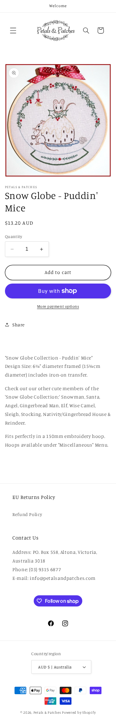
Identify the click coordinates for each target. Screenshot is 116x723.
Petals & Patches (47, 712)
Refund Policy (27, 514)
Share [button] (18, 324)
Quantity (13, 236)
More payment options (58, 306)
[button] (13, 30)
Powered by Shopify (79, 712)
